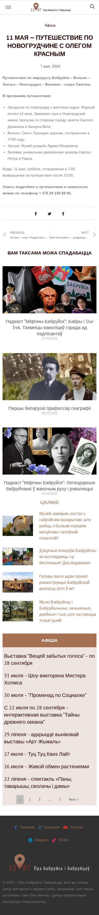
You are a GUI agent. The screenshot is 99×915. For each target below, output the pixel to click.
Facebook (27, 827)
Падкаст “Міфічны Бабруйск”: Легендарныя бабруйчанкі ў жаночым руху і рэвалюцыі (49, 486)
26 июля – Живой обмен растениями (46, 766)
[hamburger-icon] (8, 7)
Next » (74, 799)
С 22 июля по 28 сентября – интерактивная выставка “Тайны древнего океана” (41, 714)
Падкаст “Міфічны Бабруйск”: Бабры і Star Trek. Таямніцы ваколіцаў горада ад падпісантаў (50, 327)
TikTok (62, 840)
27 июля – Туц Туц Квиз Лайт (37, 754)
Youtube (76, 827)
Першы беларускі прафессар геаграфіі (49, 408)
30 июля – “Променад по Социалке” (45, 695)
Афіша (50, 25)
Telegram (41, 840)
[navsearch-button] (92, 7)
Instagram (51, 827)
